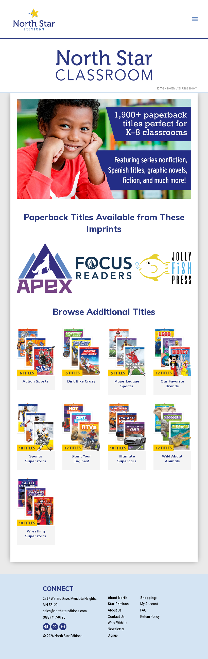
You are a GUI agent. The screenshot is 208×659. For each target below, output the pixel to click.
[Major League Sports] (127, 352)
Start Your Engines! (81, 458)
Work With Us (117, 623)
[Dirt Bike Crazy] (81, 352)
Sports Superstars (35, 458)
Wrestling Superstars (35, 533)
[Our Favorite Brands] (172, 352)
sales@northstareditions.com (65, 611)
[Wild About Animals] (172, 427)
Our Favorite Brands (172, 383)
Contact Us (116, 616)
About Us (115, 610)
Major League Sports (126, 383)
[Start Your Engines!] (81, 427)
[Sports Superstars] (36, 427)
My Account (149, 604)
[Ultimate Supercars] (127, 427)
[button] (195, 19)
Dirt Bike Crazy (81, 381)
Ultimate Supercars (126, 458)
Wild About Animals (172, 458)
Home (160, 88)
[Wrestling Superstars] (36, 502)
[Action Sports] (36, 352)
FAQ (143, 610)
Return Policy (150, 616)
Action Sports (36, 381)
